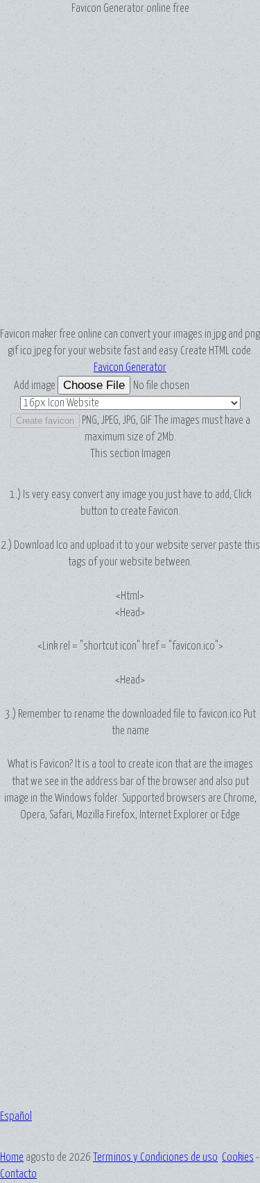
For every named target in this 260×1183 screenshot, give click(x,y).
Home (12, 1157)
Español (16, 1116)
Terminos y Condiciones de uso (155, 1157)
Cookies (238, 1157)
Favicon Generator (130, 367)
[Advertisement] (130, 171)
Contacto (18, 1174)
